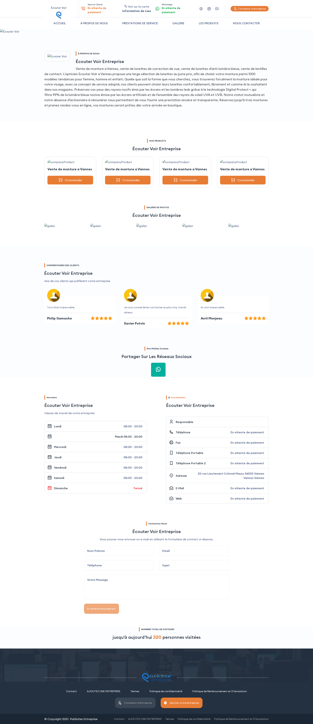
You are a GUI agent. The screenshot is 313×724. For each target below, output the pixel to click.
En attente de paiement (101, 608)
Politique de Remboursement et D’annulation (219, 691)
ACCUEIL (59, 23)
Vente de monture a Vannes (69, 169)
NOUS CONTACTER (246, 23)
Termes (134, 691)
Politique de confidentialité (165, 691)
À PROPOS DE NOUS (94, 23)
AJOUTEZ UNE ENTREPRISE (103, 691)
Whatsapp (171, 8)
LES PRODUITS (208, 23)
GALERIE (178, 23)
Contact (71, 691)
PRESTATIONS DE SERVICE (140, 23)
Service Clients (97, 8)
